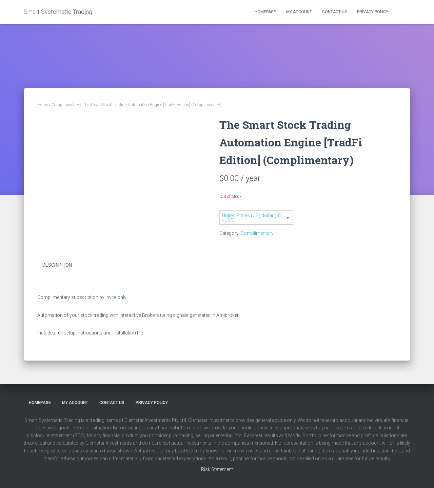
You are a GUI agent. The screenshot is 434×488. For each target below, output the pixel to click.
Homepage (265, 11)
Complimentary (65, 104)
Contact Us (334, 11)
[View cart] (401, 8)
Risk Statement (217, 469)
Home (42, 104)
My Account (299, 11)
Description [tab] (57, 265)
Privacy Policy (372, 11)
